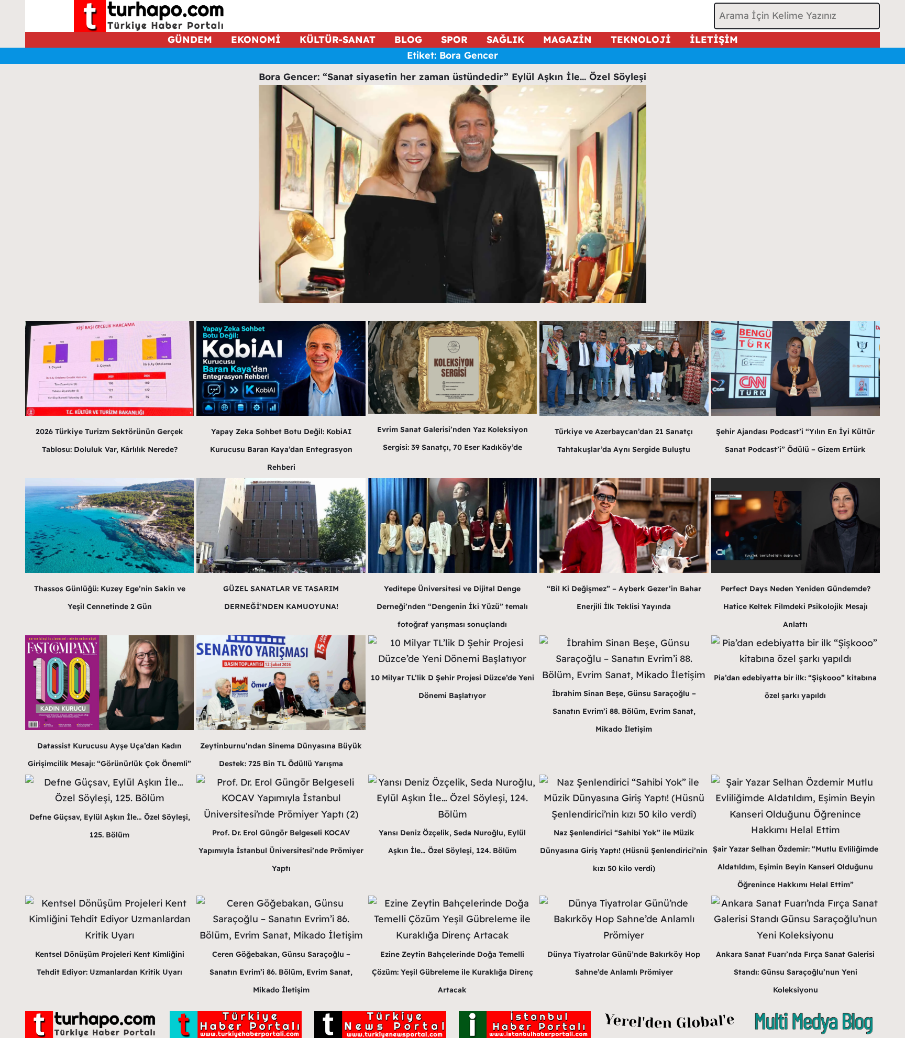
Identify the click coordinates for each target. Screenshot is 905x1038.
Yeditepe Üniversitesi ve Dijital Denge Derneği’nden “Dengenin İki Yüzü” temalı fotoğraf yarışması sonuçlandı (452, 606)
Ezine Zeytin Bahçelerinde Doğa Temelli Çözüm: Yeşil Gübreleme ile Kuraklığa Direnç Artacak (452, 972)
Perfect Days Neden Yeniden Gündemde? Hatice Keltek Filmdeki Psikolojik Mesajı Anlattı (795, 606)
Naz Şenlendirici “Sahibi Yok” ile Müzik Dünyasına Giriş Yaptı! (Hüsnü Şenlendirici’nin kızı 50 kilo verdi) (624, 850)
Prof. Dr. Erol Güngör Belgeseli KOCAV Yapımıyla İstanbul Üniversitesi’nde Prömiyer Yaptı (280, 850)
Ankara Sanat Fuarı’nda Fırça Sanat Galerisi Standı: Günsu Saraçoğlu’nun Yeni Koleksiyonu (795, 972)
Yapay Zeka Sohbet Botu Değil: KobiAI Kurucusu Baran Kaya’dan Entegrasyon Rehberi (281, 449)
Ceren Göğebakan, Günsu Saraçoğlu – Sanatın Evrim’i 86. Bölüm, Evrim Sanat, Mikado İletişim (280, 972)
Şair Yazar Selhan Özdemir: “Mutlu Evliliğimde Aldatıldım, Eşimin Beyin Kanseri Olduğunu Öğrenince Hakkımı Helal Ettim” (795, 866)
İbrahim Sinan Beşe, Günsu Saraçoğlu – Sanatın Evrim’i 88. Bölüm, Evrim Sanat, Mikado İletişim (624, 711)
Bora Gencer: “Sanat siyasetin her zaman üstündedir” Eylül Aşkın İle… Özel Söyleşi (452, 77)
